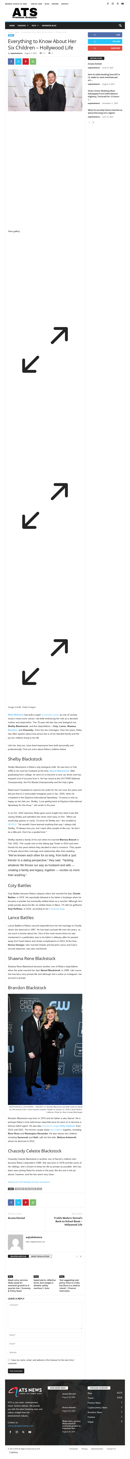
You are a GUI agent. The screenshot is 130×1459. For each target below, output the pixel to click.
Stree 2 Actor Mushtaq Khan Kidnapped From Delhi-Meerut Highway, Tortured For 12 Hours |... (103, 95)
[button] (120, 25)
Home (12, 25)
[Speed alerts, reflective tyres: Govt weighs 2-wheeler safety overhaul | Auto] (45, 1269)
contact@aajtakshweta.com (20, 1426)
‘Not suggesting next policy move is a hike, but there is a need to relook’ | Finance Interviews (69, 1285)
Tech (34, 25)
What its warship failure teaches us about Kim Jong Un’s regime (105, 111)
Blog (47, 4)
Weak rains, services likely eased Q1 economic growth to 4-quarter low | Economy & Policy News (19, 1285)
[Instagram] (113, 4)
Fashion (22, 25)
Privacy (85, 1449)
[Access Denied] (54, 1397)
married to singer (58, 1126)
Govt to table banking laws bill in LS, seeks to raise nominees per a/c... (104, 77)
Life (39, 1189)
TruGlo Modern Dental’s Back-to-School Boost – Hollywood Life (68, 1221)
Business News (95, 1412)
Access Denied (16, 1217)
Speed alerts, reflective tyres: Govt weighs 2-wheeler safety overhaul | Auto (45, 1284)
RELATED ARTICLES (18, 1256)
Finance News (94, 1403)
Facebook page (57, 909)
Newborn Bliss (49, 25)
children (19, 1189)
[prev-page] (76, 1256)
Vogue (90, 1422)
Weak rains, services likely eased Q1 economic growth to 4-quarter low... (71, 1425)
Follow (116, 41)
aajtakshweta (16, 53)
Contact (64, 4)
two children (56, 1129)
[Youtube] (122, 4)
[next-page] (80, 1256)
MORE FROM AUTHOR (40, 1256)
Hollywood (30, 1189)
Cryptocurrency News (97, 1407)
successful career (50, 714)
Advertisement (97, 1449)
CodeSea (13, 1452)
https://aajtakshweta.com (35, 1242)
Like (118, 35)
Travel (90, 1398)
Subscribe (115, 48)
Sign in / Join (36, 4)
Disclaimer (74, 1449)
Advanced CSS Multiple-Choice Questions (29, 1182)
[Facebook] (108, 4)
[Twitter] (118, 4)
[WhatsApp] (33, 61)
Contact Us (111, 1449)
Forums (55, 4)
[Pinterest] (26, 61)
